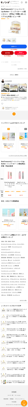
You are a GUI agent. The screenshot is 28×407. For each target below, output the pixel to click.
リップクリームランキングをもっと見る (18, 155)
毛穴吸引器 (9, 295)
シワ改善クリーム (20, 287)
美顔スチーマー (18, 289)
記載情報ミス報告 (23, 68)
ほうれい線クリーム (10, 287)
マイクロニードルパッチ (6, 273)
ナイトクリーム (21, 284)
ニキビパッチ (17, 268)
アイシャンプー (16, 257)
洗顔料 (9, 246)
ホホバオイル (23, 279)
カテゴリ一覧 (10, 395)
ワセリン (3, 287)
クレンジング (4, 246)
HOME (14, 392)
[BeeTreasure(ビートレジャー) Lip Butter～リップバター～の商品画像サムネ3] (13, 40)
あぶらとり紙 (4, 265)
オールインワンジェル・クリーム (8, 244)
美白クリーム (21, 276)
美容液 (9, 241)
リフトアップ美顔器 (16, 292)
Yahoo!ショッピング (20, 53)
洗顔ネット (21, 273)
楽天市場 (7, 53)
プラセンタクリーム (14, 279)
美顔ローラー (11, 289)
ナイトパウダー (20, 244)
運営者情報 (6, 398)
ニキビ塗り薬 (4, 289)
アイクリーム (18, 254)
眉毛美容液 (3, 257)
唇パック (10, 260)
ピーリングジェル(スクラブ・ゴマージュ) (10, 252)
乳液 (6, 241)
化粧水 (2, 241)
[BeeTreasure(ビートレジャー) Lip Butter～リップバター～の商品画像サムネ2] (8, 40)
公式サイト (14, 46)
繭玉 (8, 276)
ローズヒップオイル (14, 281)
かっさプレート (16, 295)
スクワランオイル (5, 281)
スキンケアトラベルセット (7, 268)
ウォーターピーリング (6, 292)
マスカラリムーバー (5, 249)
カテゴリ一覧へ (23, 300)
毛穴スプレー (4, 254)
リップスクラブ (16, 260)
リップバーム (4, 260)
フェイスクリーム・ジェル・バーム (9, 284)
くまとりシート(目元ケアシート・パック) (10, 262)
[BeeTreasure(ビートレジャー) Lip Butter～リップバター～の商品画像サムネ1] (3, 40)
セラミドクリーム (5, 279)
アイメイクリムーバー (17, 246)
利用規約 (12, 398)
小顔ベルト (3, 295)
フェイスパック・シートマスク (8, 271)
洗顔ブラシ (3, 276)
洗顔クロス (15, 273)
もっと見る (14, 64)
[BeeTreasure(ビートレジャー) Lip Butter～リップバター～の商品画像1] (14, 28)
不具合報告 (14, 401)
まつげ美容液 (11, 254)
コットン (10, 265)
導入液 (13, 241)
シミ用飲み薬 (16, 265)
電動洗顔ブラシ (13, 276)
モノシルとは (17, 395)
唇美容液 (23, 257)
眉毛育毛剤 (9, 257)
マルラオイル (23, 281)
